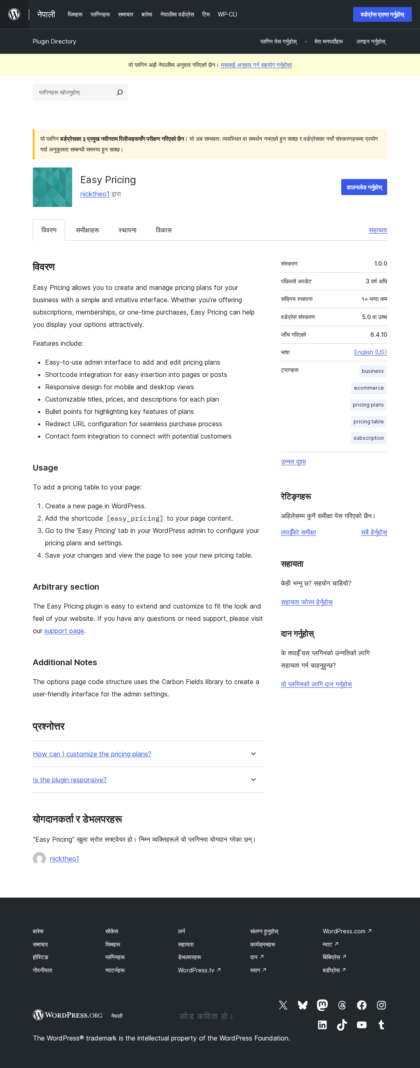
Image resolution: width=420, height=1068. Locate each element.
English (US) (370, 352)
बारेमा (38, 931)
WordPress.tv (199, 970)
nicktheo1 (95, 194)
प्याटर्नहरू (115, 970)
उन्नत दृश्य (293, 461)
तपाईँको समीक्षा (298, 532)
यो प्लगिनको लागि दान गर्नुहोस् (316, 684)
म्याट (331, 944)
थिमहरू (112, 944)
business (373, 371)
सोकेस (111, 931)
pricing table (369, 421)
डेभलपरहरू (189, 956)
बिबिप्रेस (335, 956)
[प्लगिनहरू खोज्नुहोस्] (120, 92)
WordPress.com (347, 931)
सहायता (378, 230)
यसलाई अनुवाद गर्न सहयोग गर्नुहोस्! (256, 64)
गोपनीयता (42, 970)
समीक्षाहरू (87, 230)
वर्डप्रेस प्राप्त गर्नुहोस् (382, 14)
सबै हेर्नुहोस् (374, 532)
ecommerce (369, 388)
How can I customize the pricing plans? (92, 754)
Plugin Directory (54, 41)
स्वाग (258, 970)
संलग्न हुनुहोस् (264, 931)
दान (257, 956)
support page (64, 631)
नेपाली (117, 1016)
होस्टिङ (40, 956)
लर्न (181, 931)
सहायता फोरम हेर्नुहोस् (307, 602)
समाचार (40, 944)
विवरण (49, 230)
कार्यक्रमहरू (262, 944)
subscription (369, 438)
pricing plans (368, 405)
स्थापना (128, 230)
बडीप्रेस (335, 970)
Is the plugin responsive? (70, 780)
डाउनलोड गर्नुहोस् (364, 187)
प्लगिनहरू (115, 956)
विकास (164, 230)
